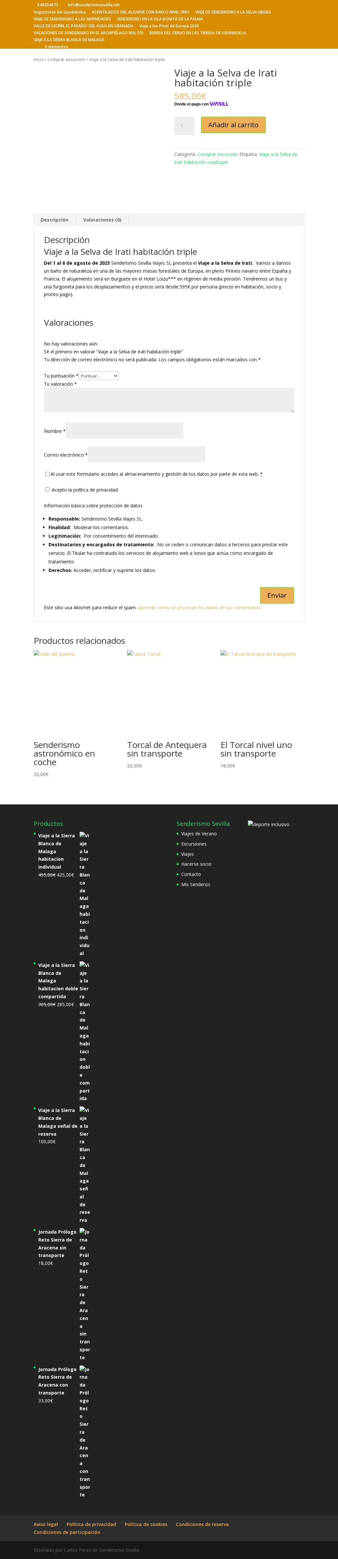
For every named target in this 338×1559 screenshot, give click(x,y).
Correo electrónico (66, 455)
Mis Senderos (195, 884)
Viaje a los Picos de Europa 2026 (169, 26)
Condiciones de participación (67, 1532)
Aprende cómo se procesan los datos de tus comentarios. (200, 607)
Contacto (191, 874)
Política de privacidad (91, 1524)
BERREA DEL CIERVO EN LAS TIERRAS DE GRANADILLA (198, 33)
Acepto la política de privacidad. (85, 490)
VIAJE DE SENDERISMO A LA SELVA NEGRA (233, 12)
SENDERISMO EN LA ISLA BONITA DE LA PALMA (160, 19)
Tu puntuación (61, 376)
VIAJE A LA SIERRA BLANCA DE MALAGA (69, 40)
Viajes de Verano (199, 833)
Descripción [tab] (54, 220)
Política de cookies (146, 1524)
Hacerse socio (196, 864)
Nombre (55, 431)
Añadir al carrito (233, 124)
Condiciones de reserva (202, 1524)
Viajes (187, 854)
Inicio (39, 59)
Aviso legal (46, 1524)
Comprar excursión (66, 59)
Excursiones (194, 844)
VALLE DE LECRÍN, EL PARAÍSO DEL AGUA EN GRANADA (83, 26)
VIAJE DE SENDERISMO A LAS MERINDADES (72, 19)
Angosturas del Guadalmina (60, 12)
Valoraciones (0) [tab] (102, 220)
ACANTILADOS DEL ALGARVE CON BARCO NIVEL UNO (140, 12)
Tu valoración (60, 384)
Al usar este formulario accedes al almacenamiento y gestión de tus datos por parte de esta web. (157, 474)
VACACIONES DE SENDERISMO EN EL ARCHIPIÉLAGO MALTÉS (89, 33)
